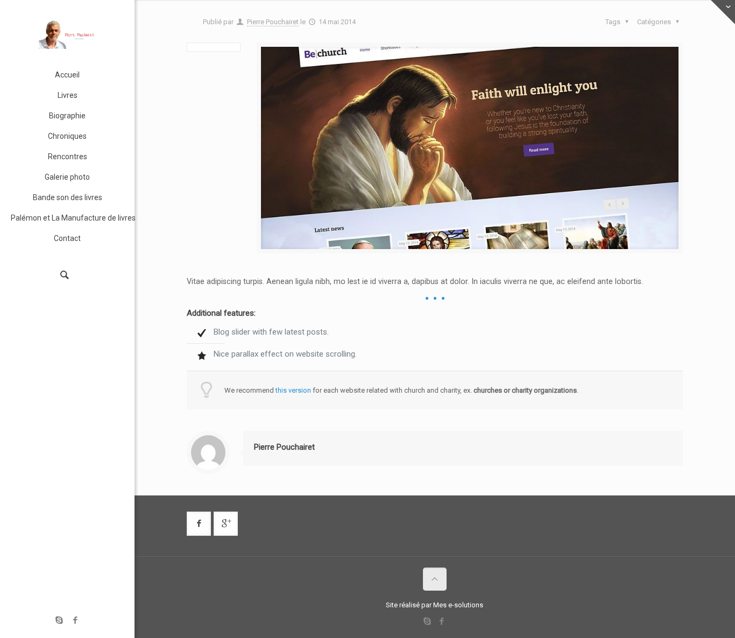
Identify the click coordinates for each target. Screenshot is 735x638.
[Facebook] (75, 620)
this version (293, 390)
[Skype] (59, 620)
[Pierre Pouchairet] (67, 32)
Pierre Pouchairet (273, 22)
